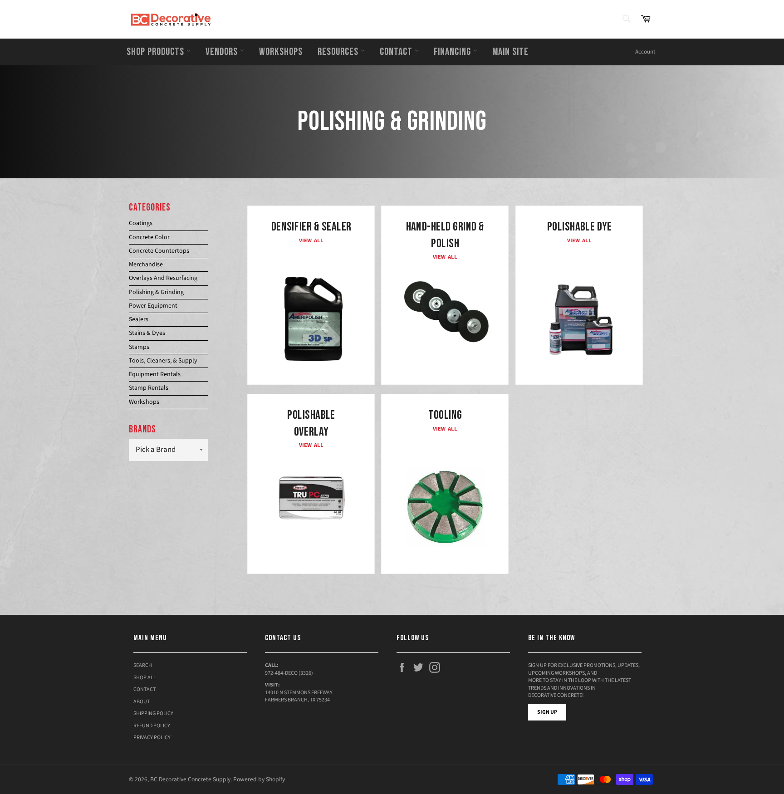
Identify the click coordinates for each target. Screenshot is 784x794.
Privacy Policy (152, 737)
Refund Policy (151, 726)
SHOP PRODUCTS (156, 51)
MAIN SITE (510, 51)
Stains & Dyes (147, 333)
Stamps (139, 347)
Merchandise (146, 264)
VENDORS (223, 51)
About (141, 702)
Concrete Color (149, 237)
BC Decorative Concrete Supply (190, 779)
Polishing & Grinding (156, 292)
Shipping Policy (153, 713)
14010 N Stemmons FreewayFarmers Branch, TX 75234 (299, 696)
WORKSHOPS (281, 51)
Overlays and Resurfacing (163, 278)
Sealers (138, 319)
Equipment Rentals (155, 374)
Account (645, 52)
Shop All (144, 677)
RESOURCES (339, 51)
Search (142, 665)
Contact (144, 689)
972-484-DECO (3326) (289, 673)
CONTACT (397, 51)
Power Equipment (153, 305)
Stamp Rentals (148, 387)
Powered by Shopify (259, 779)
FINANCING (453, 51)
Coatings (140, 223)
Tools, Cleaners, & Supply (163, 360)
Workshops (144, 402)
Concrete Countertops (159, 250)
